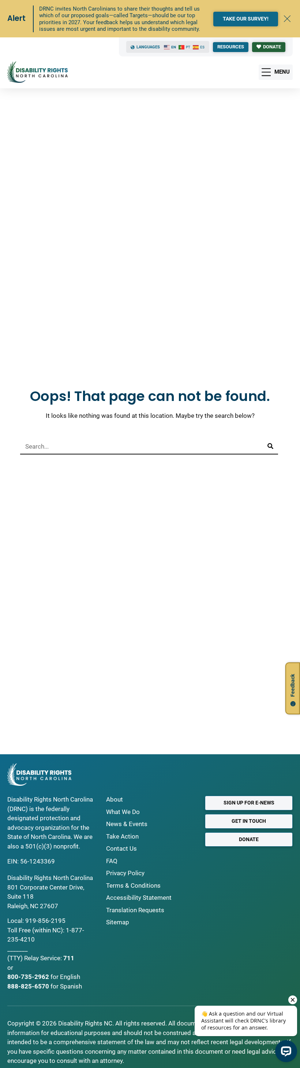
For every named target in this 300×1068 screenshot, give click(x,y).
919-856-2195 (45, 920)
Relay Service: (43, 958)
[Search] (270, 446)
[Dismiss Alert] (287, 18)
